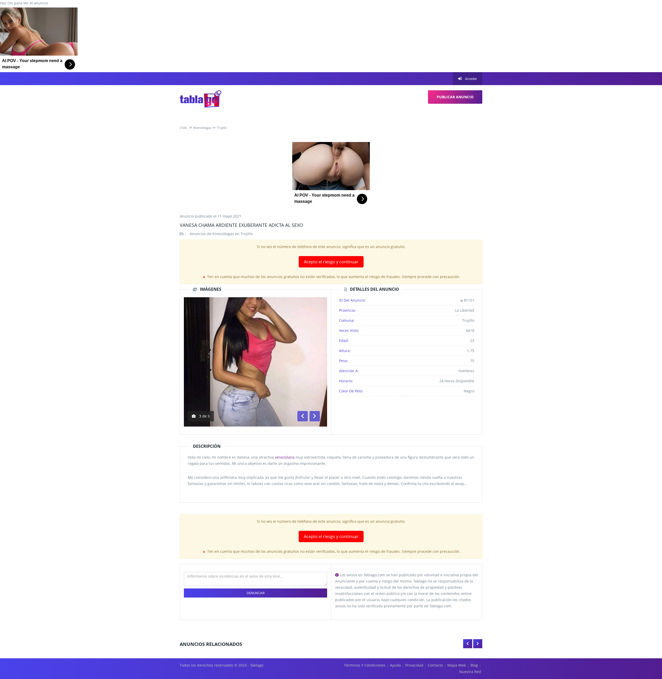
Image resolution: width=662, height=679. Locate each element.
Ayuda (395, 665)
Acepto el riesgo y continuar (331, 262)
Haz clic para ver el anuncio (24, 3)
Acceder (470, 78)
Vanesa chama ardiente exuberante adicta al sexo (241, 225)
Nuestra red (470, 671)
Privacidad (414, 665)
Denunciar (256, 593)
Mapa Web (456, 665)
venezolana (285, 457)
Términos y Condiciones (365, 665)
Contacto (435, 665)
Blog (474, 665)
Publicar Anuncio (455, 96)
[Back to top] (645, 646)
